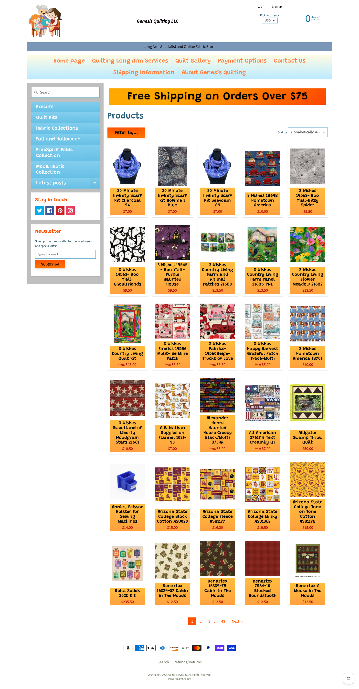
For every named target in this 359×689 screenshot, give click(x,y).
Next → (238, 621)
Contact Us (290, 61)
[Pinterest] (60, 210)
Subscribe (50, 264)
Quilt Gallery (193, 61)
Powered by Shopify (179, 679)
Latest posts (68, 185)
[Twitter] (39, 210)
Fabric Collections (57, 128)
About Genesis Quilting (214, 73)
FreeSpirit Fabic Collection (54, 153)
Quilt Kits (46, 117)
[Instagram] (70, 210)
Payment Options (242, 61)
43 (223, 621)
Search (163, 662)
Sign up (277, 6)
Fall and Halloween (58, 139)
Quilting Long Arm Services (130, 61)
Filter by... (126, 132)
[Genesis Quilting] (45, 21)
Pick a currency (270, 15)
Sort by (282, 132)
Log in (261, 6)
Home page (69, 61)
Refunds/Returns (188, 662)
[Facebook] (49, 210)
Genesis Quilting (177, 675)
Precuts (44, 107)
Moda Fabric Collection (50, 169)
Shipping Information (143, 73)
